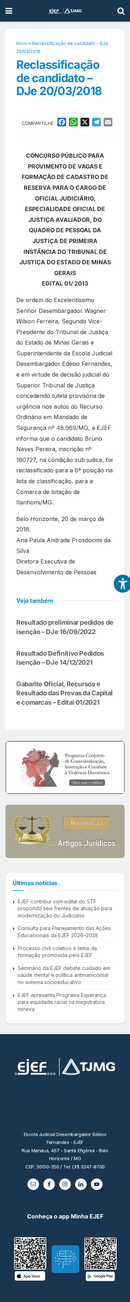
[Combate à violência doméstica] (65, 767)
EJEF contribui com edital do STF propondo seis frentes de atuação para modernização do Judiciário (65, 908)
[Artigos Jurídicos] (65, 831)
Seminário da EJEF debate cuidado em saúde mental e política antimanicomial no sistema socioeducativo (64, 975)
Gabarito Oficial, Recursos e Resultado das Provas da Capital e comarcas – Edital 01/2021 (64, 693)
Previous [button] (13, 767)
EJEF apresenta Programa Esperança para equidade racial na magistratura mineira (62, 1002)
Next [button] (116, 767)
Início (21, 43)
